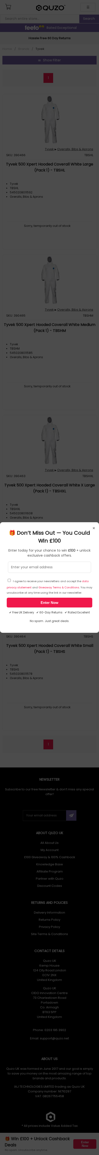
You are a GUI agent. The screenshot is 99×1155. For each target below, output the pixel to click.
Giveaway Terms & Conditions (58, 587)
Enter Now (49, 603)
